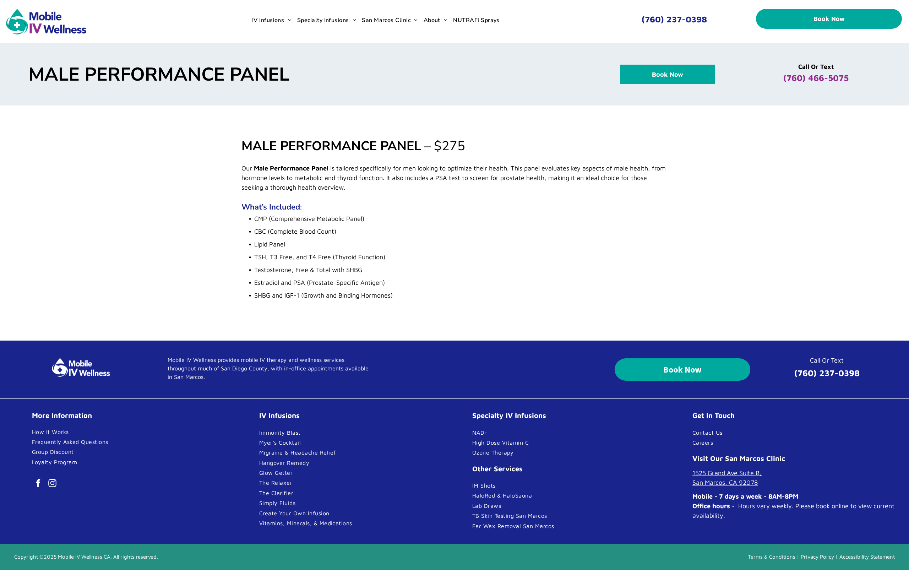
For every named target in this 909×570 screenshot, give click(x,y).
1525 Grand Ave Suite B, (727, 473)
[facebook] (38, 484)
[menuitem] (271, 20)
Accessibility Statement (867, 557)
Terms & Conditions (771, 557)
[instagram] (52, 484)
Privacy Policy (817, 557)
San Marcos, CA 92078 (725, 482)
